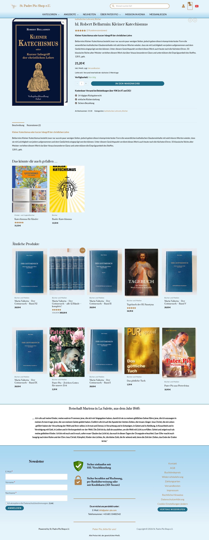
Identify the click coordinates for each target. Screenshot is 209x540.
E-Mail (9, 471)
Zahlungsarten (172, 481)
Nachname (10, 493)
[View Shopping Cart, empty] (190, 6)
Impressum (172, 490)
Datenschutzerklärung (172, 499)
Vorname (10, 482)
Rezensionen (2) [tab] (34, 125)
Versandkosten (94, 68)
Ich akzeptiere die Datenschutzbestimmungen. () (30, 503)
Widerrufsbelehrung (172, 476)
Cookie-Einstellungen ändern (172, 503)
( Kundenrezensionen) (96, 30)
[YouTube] (197, 6)
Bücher (98, 19)
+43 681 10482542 (112, 514)
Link (51, 503)
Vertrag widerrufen (172, 509)
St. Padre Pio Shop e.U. (35, 6)
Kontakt (172, 463)
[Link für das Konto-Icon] (183, 6)
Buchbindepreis (172, 472)
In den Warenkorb (127, 83)
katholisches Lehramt (84, 19)
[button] (58, 14)
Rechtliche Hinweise (172, 494)
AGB (172, 467)
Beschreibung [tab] (18, 125)
